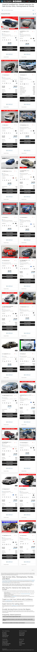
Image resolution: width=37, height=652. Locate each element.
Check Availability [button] (9, 47)
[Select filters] (33, 14)
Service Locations (22, 632)
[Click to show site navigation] (35, 1)
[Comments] (16, 40)
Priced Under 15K (5, 636)
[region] (9, 91)
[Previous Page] (28, 570)
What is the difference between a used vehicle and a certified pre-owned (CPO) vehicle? (18, 619)
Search (33, 10)
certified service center (15, 605)
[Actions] (16, 31)
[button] (17, 23)
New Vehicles (4, 632)
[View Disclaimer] (10, 40)
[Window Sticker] (34, 361)
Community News (22, 643)
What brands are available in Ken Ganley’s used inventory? (14, 622)
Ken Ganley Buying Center (6, 643)
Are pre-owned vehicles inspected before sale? (12, 616)
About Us (20, 642)
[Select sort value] (35, 14)
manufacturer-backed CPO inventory (25, 593)
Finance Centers (14, 596)
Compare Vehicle (6, 153)
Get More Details (10, 49)
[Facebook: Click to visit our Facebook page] (13, 1)
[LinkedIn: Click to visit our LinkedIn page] (17, 1)
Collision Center (21, 635)
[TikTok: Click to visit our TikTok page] (21, 1)
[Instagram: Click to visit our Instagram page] (19, 1)
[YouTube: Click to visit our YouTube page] (15, 1)
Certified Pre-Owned (5, 635)
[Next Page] (30, 570)
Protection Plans (4, 642)
